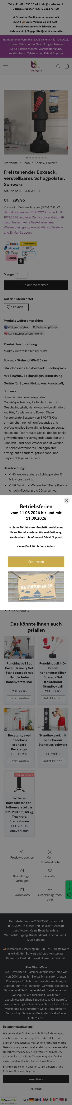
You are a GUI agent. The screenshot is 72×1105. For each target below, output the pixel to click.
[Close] (67, 501)
